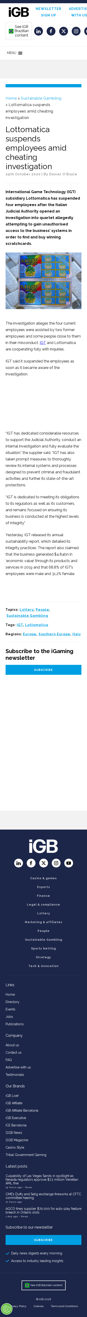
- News (27, 1187)
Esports (43, 887)
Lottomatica (36, 625)
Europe (29, 634)
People (42, 609)
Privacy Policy (17, 1306)
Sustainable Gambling (41, 98)
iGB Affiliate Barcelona (22, 1110)
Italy (76, 634)
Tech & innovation (43, 966)
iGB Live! (12, 1096)
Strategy (43, 957)
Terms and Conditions (64, 1306)
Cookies (39, 1306)
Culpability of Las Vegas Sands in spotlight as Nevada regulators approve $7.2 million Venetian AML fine (42, 1179)
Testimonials (15, 1075)
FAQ (9, 1060)
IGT (43, 343)
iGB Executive (16, 1118)
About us (12, 1045)
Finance (43, 895)
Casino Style (15, 1147)
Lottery (27, 609)
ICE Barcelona (16, 1125)
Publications (15, 1024)
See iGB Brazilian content (19, 30)
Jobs (9, 1017)
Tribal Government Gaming (26, 1155)
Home (11, 98)
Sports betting (43, 948)
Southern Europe (54, 634)
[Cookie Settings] (7, 1309)
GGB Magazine (17, 1140)
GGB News (14, 1133)
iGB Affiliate (14, 1103)
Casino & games (43, 878)
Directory (12, 1002)
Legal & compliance (43, 904)
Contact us (14, 1052)
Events (10, 1009)
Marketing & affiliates (43, 922)
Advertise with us (18, 1067)
